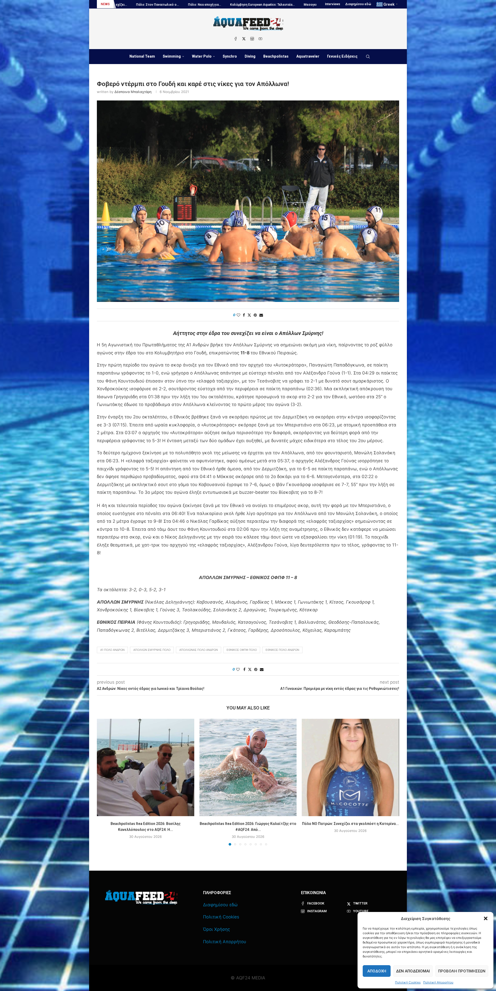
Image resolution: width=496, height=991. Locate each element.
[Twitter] (244, 39)
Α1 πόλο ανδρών (112, 650)
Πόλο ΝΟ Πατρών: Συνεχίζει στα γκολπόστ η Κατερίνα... (350, 824)
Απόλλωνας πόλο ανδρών (198, 650)
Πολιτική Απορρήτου (438, 982)
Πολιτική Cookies (408, 982)
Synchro (230, 56)
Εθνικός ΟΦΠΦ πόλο (242, 650)
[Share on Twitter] (249, 315)
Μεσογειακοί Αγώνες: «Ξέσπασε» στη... (221, 4)
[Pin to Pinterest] (255, 315)
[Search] (367, 56)
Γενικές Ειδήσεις (342, 56)
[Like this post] (238, 315)
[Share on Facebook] (244, 315)
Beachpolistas (276, 56)
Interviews (332, 4)
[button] (485, 918)
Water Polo (202, 56)
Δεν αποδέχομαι (413, 971)
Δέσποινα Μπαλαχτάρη (133, 92)
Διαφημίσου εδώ (358, 4)
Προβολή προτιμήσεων (461, 971)
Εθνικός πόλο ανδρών (282, 650)
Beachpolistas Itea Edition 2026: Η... (286, 4)
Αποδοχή (376, 971)
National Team (142, 56)
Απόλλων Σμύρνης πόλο (152, 650)
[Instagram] (252, 39)
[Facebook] (235, 39)
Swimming (172, 56)
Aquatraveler (307, 56)
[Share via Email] (261, 315)
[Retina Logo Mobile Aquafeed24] (141, 897)
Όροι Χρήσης (216, 929)
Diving (250, 56)
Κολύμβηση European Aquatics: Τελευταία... (150, 4)
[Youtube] (260, 39)
